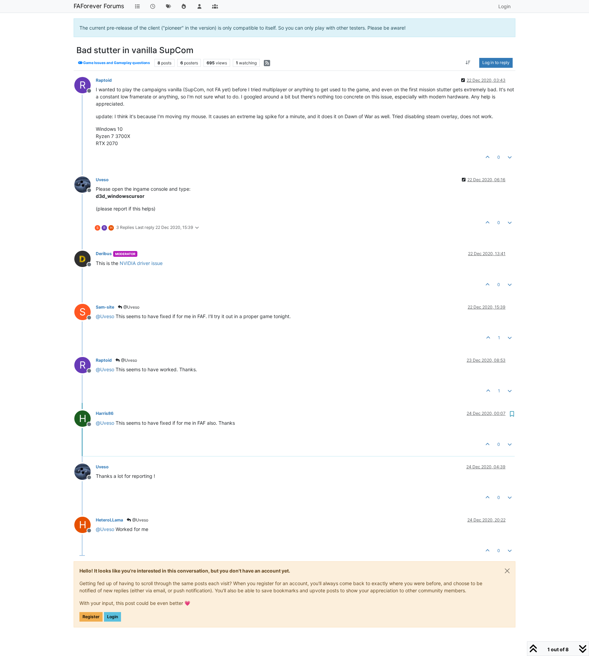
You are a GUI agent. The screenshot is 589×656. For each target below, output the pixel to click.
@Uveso (130, 307)
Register (91, 616)
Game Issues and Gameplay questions (116, 63)
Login (112, 616)
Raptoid (104, 80)
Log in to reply (496, 62)
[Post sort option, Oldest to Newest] (468, 62)
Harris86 (105, 413)
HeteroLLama (109, 519)
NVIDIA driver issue (141, 263)
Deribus (104, 253)
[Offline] (85, 184)
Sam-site (105, 307)
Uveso (102, 179)
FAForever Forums (99, 6)
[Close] (507, 571)
